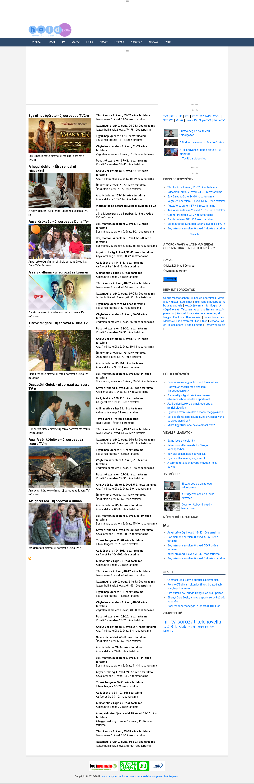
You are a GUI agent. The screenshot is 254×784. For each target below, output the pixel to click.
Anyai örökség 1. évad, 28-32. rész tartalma (124, 530)
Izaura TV (192, 120)
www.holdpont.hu (111, 776)
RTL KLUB (176, 116)
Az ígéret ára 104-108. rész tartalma (119, 550)
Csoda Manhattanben (176, 298)
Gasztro (136, 42)
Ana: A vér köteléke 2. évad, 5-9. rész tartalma (126, 484)
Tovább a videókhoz (194, 158)
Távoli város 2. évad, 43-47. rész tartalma (123, 429)
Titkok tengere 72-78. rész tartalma (119, 540)
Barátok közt (193, 317)
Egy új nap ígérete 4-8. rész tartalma (119, 450)
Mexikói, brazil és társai (180, 265)
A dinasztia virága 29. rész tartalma (119, 703)
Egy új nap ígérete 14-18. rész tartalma (121, 136)
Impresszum (129, 776)
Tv (63, 42)
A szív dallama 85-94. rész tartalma (119, 505)
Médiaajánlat (171, 776)
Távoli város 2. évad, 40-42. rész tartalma (123, 571)
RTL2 (195, 116)
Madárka (168, 321)
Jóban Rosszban (214, 317)
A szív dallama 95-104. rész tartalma (119, 363)
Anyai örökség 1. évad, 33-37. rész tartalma (124, 388)
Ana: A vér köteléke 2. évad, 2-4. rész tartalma (126, 627)
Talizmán (186, 309)
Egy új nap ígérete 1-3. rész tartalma (119, 592)
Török (169, 260)
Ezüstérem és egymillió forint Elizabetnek (192, 382)
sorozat (186, 621)
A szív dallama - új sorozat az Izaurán (58, 272)
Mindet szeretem (176, 270)
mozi (191, 627)
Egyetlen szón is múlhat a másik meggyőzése (195, 412)
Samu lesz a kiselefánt (181, 440)
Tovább (194, 234)
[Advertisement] (127, 77)
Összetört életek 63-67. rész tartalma (121, 495)
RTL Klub (178, 626)
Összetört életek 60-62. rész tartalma (121, 637)
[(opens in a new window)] (103, 765)
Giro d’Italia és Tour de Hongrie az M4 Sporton (195, 593)
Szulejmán (186, 301)
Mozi (52, 42)
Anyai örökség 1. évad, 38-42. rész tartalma (124, 252)
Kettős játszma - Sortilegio (201, 305)
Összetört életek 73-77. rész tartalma (121, 185)
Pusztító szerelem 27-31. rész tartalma (121, 474)
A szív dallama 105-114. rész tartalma (120, 195)
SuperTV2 (205, 120)
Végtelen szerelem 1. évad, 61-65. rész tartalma (196, 201)
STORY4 (168, 120)
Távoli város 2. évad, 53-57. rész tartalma (123, 115)
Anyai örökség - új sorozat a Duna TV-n (60, 221)
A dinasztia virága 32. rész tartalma (119, 273)
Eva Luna (178, 317)
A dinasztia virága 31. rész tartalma (119, 408)
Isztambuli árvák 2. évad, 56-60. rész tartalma (125, 741)
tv (173, 621)
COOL (216, 116)
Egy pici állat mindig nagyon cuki (186, 453)
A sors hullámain (204, 309)
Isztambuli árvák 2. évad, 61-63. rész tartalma (125, 581)
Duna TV (168, 630)
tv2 (166, 626)
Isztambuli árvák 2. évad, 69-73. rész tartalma (125, 293)
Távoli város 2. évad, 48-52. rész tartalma (123, 283)
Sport (104, 42)
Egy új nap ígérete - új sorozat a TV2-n (59, 116)
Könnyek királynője (187, 313)
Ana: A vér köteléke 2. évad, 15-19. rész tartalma (196, 210)
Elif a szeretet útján (187, 321)
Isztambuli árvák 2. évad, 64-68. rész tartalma (125, 439)
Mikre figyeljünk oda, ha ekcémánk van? (191, 425)
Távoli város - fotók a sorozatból (117, 419)
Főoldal (37, 42)
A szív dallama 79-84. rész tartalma (119, 647)
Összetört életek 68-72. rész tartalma (121, 353)
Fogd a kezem (194, 325)
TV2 (165, 116)
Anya (204, 321)
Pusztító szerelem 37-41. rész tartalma (121, 160)
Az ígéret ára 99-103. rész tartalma (119, 692)
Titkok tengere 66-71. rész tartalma (119, 682)
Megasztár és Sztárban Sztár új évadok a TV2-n (196, 223)
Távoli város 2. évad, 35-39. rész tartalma (123, 731)
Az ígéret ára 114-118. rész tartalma (119, 262)
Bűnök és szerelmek (203, 298)
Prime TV (219, 120)
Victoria (214, 321)
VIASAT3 (205, 116)
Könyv (75, 42)
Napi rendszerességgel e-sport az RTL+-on (193, 606)
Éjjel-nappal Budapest (208, 301)
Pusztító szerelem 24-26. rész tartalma (121, 616)
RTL (187, 116)
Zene (168, 42)
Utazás (119, 42)
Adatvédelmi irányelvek (150, 776)
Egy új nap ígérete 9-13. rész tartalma (120, 304)
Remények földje (215, 325)
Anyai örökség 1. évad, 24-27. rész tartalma (124, 672)
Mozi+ (180, 120)
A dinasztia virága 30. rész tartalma (119, 561)
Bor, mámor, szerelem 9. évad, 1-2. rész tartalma (196, 228)
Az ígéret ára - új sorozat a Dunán (55, 501)
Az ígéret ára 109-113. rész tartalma (119, 398)
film (212, 627)
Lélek (89, 42)
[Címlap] (50, 29)
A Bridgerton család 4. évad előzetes (202, 142)
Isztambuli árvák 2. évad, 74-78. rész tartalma (125, 125)
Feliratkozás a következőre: (30, 558)
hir (166, 621)
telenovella (209, 622)
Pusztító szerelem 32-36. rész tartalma (121, 328)
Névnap (153, 42)
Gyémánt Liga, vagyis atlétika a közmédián (193, 580)
